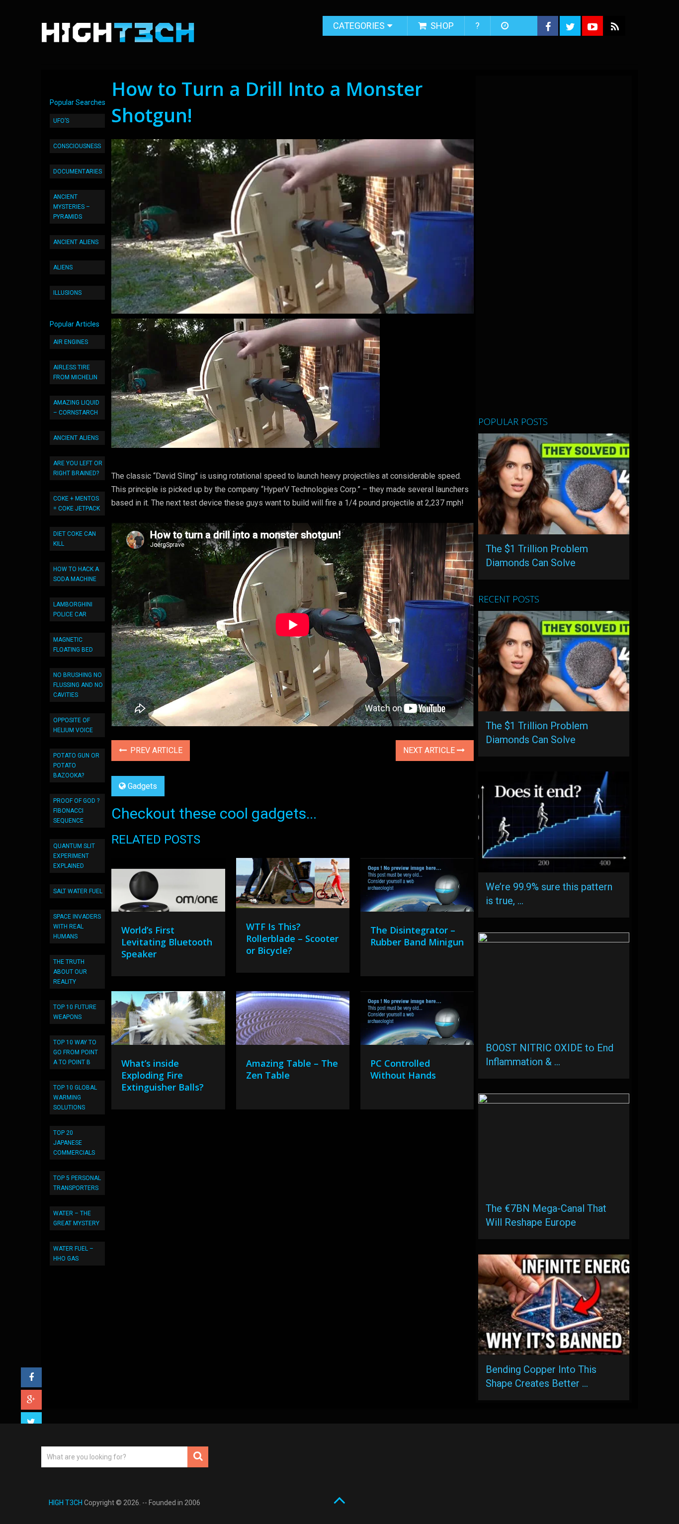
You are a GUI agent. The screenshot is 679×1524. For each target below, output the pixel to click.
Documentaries (77, 171)
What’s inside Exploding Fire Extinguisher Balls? (162, 1075)
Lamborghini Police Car (72, 609)
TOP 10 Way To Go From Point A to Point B (75, 1052)
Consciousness (77, 146)
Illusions (67, 292)
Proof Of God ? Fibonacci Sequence (76, 810)
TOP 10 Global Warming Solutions (75, 1097)
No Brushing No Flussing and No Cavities (78, 685)
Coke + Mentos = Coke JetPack (76, 503)
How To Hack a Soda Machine (76, 574)
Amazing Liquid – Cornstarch (76, 407)
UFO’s (61, 120)
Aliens (63, 267)
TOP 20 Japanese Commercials (74, 1142)
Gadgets (142, 786)
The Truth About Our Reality (70, 971)
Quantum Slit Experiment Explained (74, 856)
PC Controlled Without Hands (403, 1069)
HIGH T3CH (66, 1503)
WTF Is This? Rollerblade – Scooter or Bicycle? (292, 938)
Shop (441, 25)
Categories (359, 25)
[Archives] (506, 26)
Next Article (430, 750)
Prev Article (155, 750)
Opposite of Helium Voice (73, 725)
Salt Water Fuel (77, 891)
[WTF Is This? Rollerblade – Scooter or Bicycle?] (292, 885)
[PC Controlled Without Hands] (417, 1020)
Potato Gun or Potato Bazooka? (76, 765)
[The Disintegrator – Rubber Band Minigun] (417, 887)
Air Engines (70, 342)
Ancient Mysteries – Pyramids (71, 206)
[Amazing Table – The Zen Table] (292, 1020)
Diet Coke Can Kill (74, 538)
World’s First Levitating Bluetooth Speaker (166, 942)
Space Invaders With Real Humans (77, 926)
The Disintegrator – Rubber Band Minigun (417, 936)
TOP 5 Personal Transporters (77, 1183)
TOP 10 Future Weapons (74, 1012)
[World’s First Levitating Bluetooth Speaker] (168, 887)
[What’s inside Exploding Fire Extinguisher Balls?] (168, 1020)
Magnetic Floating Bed (73, 644)
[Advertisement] (552, 250)
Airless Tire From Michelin (75, 372)
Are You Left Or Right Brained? (77, 468)
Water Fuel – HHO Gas (73, 1253)
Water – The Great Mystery (76, 1218)
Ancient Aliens (75, 242)
